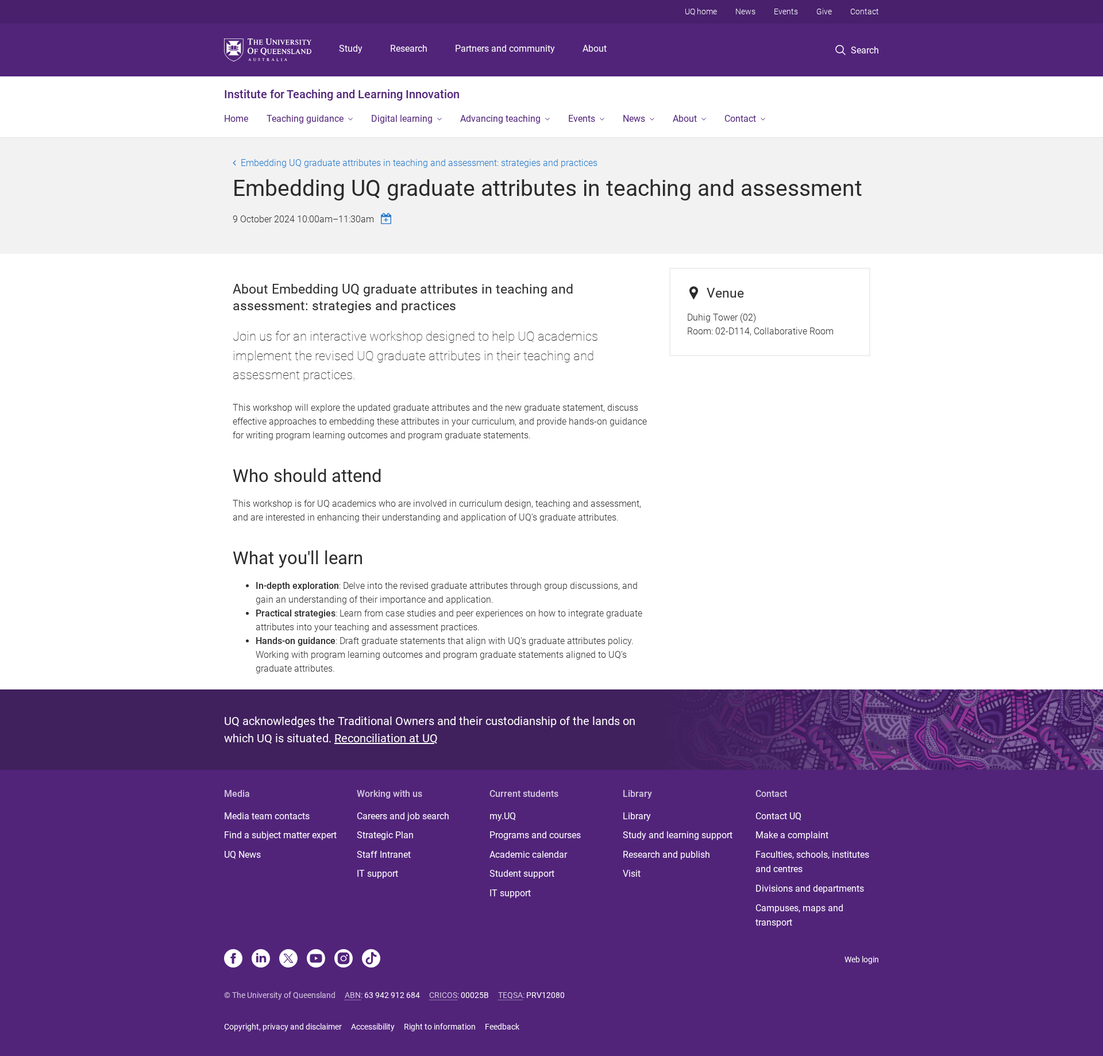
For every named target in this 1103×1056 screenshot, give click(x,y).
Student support (521, 873)
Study (350, 48)
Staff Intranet (384, 854)
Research (408, 48)
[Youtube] (316, 959)
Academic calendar (528, 854)
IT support (377, 873)
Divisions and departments (809, 888)
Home (236, 118)
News (745, 11)
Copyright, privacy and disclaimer (283, 1026)
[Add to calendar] (388, 218)
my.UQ (502, 816)
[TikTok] (371, 959)
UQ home (701, 11)
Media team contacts (267, 816)
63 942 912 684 (392, 995)
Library (637, 816)
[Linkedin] (261, 959)
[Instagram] (343, 959)
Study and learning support (677, 835)
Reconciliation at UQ (386, 738)
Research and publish (666, 854)
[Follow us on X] (288, 959)
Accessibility (373, 1026)
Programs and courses (535, 835)
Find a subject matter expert (280, 835)
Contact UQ (778, 816)
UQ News (242, 854)
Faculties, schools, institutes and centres (812, 862)
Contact (864, 11)
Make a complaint (791, 835)
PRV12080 (545, 995)
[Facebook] (233, 959)
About (595, 48)
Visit (632, 873)
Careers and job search (403, 816)
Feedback (502, 1026)
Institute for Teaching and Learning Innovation (342, 94)
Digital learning (402, 118)
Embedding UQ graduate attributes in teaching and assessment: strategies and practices (419, 162)
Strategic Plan (385, 835)
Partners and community (505, 48)
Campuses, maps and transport (799, 915)
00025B (475, 995)
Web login (861, 959)
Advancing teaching (500, 118)
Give (824, 11)
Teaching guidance (305, 118)
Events (786, 11)
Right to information (440, 1026)
